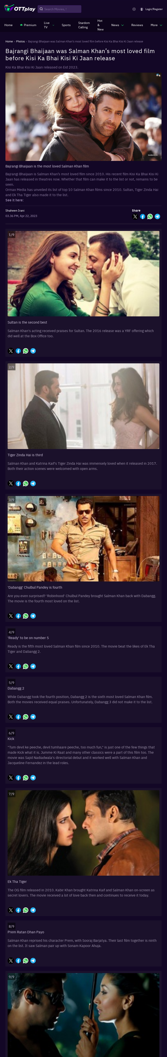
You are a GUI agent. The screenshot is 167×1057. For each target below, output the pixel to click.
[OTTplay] (19, 9)
